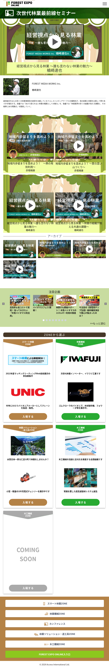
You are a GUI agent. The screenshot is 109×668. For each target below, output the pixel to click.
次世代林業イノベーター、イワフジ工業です (80, 373)
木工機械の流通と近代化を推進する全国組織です (80, 459)
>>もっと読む (98, 323)
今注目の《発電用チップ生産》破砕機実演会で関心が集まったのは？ (89, 311)
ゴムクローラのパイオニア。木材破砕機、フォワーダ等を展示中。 (80, 406)
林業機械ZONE (81, 343)
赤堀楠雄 (30, 166)
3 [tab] (50, 320)
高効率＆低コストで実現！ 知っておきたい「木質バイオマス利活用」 (20, 311)
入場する (28, 416)
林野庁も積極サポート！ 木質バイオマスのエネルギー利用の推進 (66, 310)
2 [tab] (47, 320)
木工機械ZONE (81, 428)
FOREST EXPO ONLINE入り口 (54, 654)
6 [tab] (59, 320)
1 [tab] (44, 320)
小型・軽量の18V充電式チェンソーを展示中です (28, 491)
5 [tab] (56, 320)
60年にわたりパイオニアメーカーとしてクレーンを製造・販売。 (28, 406)
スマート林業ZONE (28, 343)
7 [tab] (62, 320)
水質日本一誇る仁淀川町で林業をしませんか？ (28, 459)
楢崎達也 (30, 226)
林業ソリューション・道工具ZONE (28, 428)
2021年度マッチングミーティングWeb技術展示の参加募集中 (28, 374)
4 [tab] (53, 320)
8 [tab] (65, 320)
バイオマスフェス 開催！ (42, 308)
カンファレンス (57, 623)
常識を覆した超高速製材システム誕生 (81, 491)
